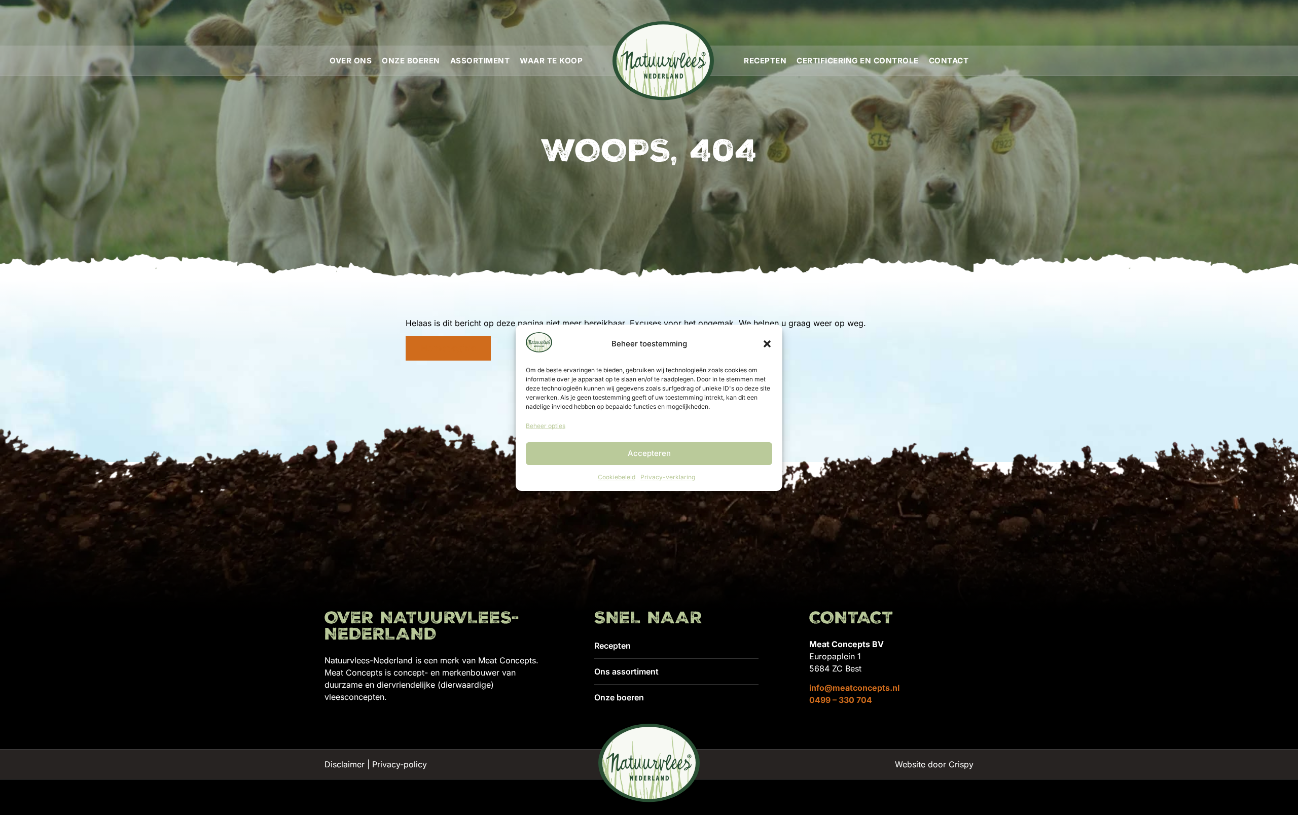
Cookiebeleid (616, 477)
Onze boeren (411, 60)
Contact (949, 60)
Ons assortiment (626, 671)
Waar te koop (551, 60)
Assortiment (480, 60)
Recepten (765, 60)
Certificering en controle (858, 60)
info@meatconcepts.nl (854, 688)
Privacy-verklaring (667, 477)
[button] (767, 344)
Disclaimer (344, 764)
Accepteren (649, 453)
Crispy (961, 764)
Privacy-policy (399, 764)
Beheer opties (545, 426)
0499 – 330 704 (840, 700)
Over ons (351, 60)
